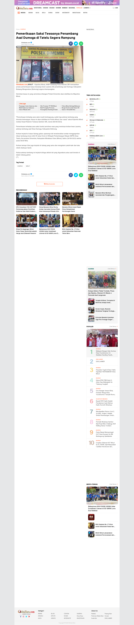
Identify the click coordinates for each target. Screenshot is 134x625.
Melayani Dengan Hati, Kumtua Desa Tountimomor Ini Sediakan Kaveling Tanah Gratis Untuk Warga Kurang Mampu (106, 353)
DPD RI (53, 616)
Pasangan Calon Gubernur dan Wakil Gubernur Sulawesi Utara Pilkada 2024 (28, 108)
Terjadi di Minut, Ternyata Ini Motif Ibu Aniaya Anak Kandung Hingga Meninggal (105, 302)
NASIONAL (72, 8)
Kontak (107, 616)
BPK (91, 104)
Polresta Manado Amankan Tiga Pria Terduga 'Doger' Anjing (104, 319)
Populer (79, 8)
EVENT (57, 12)
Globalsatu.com (22, 84)
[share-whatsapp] (81, 43)
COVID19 (66, 613)
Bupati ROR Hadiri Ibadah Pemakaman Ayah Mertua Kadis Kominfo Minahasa (104, 403)
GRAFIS (53, 618)
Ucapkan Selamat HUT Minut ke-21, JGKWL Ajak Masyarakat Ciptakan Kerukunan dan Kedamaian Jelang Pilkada (106, 445)
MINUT (28, 166)
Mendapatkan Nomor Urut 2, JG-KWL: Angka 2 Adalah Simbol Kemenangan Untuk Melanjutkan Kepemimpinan (105, 414)
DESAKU (52, 8)
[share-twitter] (76, 43)
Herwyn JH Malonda (96, 120)
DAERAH (45, 8)
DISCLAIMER (100, 361)
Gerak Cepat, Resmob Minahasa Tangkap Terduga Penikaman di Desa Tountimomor (104, 310)
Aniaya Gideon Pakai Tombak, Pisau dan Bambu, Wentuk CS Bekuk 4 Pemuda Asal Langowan (101, 293)
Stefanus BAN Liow (96, 136)
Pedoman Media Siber (97, 616)
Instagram (23, 619)
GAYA (39, 618)
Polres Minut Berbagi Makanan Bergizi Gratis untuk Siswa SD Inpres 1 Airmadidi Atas (71, 108)
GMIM (92, 115)
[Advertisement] (67, 21)
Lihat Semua (111, 144)
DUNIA (50, 12)
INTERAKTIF (66, 12)
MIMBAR (64, 8)
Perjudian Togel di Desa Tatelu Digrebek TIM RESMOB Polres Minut (106, 372)
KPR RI (92, 125)
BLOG (37, 12)
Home (17, 29)
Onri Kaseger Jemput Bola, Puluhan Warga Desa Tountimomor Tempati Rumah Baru (105, 393)
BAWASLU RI (94, 99)
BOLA (43, 12)
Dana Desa (80, 616)
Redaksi (93, 613)
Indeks (23, 12)
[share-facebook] (71, 43)
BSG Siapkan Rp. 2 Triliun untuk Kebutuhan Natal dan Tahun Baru (104, 177)
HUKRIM (58, 8)
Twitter (26, 619)
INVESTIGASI (76, 12)
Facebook (21, 619)
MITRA (85, 12)
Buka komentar (50, 184)
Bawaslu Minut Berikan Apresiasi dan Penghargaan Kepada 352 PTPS (104, 194)
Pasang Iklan (108, 613)
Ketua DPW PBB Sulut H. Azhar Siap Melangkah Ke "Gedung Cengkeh (104, 382)
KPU (91, 130)
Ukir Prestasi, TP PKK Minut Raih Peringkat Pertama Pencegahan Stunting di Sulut (49, 108)
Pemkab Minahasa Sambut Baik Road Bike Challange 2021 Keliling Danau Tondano (106, 424)
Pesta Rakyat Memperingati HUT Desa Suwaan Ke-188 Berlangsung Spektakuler (104, 434)
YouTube (29, 619)
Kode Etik (94, 618)
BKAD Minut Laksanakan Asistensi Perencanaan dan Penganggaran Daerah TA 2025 (104, 186)
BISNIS (30, 12)
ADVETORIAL (38, 8)
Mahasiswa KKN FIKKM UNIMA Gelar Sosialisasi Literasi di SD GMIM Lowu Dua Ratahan (102, 169)
